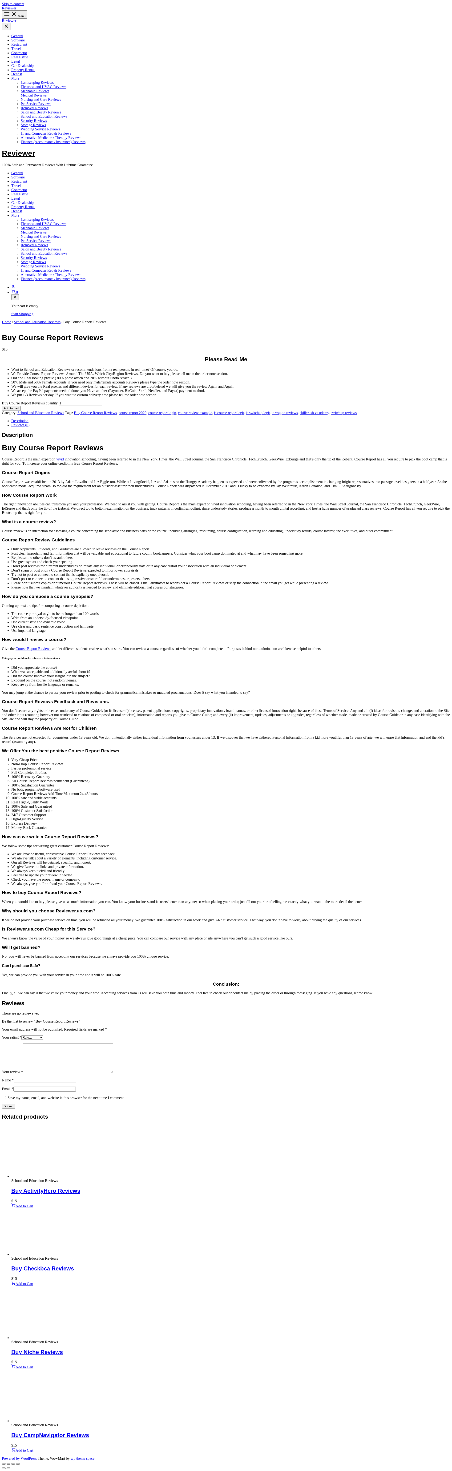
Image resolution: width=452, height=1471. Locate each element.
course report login (162, 413)
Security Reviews (34, 121)
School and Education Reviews (44, 116)
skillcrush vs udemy (314, 413)
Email (7, 1089)
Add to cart (11, 408)
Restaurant (19, 44)
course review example (195, 413)
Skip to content (13, 4)
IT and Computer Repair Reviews (46, 133)
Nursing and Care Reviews (41, 99)
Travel (16, 49)
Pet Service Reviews (36, 104)
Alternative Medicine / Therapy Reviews (51, 138)
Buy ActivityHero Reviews (45, 1191)
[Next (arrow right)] (8, 1468)
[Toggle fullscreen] (8, 1464)
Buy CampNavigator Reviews (50, 1435)
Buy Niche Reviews (37, 1352)
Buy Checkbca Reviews (42, 1268)
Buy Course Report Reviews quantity (30, 403)
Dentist (16, 74)
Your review (12, 1072)
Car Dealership (22, 66)
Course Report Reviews (33, 649)
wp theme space (82, 1458)
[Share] (13, 1464)
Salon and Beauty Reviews (41, 112)
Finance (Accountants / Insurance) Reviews (53, 142)
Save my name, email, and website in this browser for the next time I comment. (66, 1098)
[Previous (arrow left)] (4, 1468)
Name (8, 1080)
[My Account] (230, 287)
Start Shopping (22, 314)
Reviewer (9, 8)
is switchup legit (258, 413)
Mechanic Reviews (35, 91)
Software (18, 40)
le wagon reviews (285, 413)
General (17, 36)
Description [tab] (19, 421)
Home (6, 322)
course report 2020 (132, 413)
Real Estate (19, 57)
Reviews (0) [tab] (20, 425)
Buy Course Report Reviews (95, 413)
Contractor (19, 53)
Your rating (11, 1037)
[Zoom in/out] (4, 1464)
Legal (15, 61)
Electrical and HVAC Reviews (43, 87)
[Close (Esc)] (18, 1464)
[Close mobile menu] (6, 26)
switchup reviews (344, 413)
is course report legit (229, 413)
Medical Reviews (34, 95)
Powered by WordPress (20, 1458)
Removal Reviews (34, 108)
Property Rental (23, 70)
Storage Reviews (33, 125)
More (15, 78)
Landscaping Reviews (37, 83)
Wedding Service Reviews (40, 129)
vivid (60, 459)
